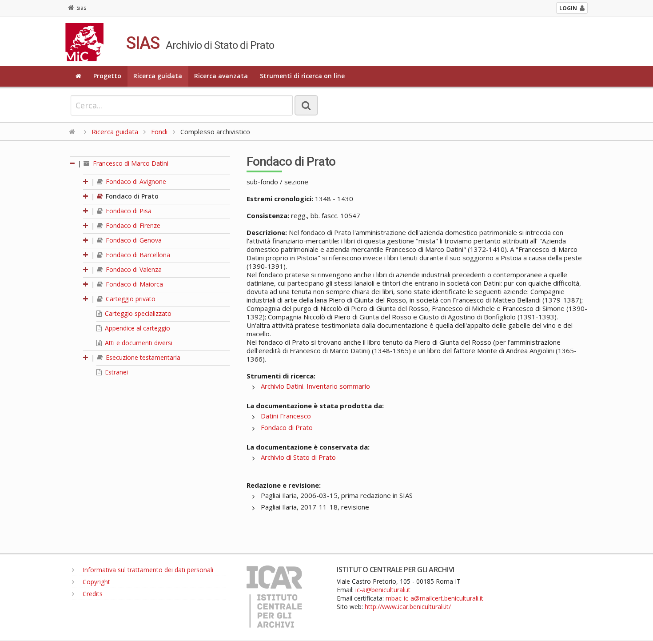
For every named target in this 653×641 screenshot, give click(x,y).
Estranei (115, 372)
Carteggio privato (129, 299)
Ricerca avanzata (221, 76)
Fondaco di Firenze (132, 225)
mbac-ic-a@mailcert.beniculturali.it (434, 598)
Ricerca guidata (157, 76)
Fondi (159, 131)
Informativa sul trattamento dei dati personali (147, 569)
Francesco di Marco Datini (129, 163)
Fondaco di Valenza (133, 269)
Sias (81, 8)
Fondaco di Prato (131, 196)
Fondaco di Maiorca (133, 284)
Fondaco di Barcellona (137, 255)
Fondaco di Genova (133, 240)
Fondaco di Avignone (135, 181)
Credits (92, 593)
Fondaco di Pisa (127, 211)
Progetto (107, 76)
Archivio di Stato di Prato (298, 457)
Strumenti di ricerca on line (302, 76)
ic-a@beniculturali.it (382, 589)
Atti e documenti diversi (137, 342)
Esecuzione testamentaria (142, 357)
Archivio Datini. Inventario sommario (315, 386)
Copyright (95, 581)
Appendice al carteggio (136, 328)
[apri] (86, 181)
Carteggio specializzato (137, 313)
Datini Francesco (286, 415)
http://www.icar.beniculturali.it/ (408, 606)
